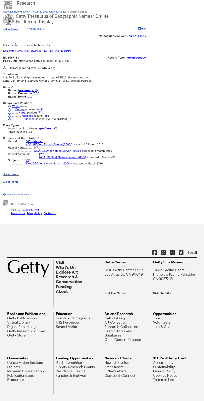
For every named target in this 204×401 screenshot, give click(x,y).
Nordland (27, 115)
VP (36, 147)
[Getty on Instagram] (172, 252)
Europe (20, 109)
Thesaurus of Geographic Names (48, 11)
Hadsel (29, 118)
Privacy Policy (34, 213)
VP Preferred (34, 141)
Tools (25, 11)
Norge (22, 112)
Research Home (12, 11)
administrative (136, 57)
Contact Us (50, 213)
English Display (136, 35)
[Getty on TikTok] (181, 252)
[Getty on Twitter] (163, 252)
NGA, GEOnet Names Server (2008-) (49, 144)
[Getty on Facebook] (154, 252)
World (16, 106)
